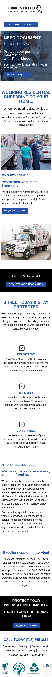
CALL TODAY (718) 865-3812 (26, 640)
